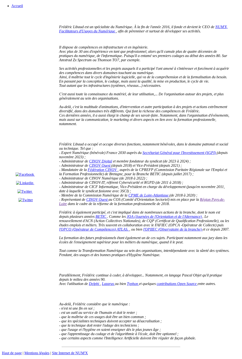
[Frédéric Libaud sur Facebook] (25, 174)
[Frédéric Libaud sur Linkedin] (25, 183)
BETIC (101, 217)
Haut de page (12, 353)
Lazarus (108, 284)
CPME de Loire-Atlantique (148, 195)
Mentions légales (36, 353)
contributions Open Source (177, 284)
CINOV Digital (100, 161)
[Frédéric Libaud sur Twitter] (25, 191)
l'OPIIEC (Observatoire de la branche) (173, 229)
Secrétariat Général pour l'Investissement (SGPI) (180, 153)
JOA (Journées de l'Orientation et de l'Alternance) (165, 217)
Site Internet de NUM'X (70, 353)
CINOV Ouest (100, 165)
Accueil (17, 6)
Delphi (94, 284)
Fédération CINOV (103, 170)
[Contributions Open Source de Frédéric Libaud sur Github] (25, 200)
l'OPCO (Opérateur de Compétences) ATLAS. (94, 229)
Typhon (133, 284)
